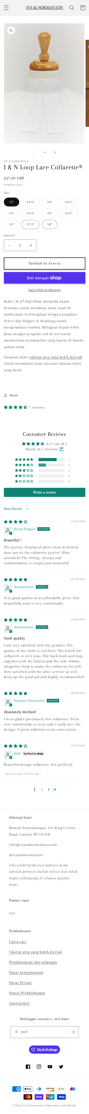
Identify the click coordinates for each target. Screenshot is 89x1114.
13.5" (33, 203)
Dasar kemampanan (26, 972)
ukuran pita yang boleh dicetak (55, 357)
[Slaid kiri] (34, 152)
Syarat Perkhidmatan (27, 993)
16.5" (71, 214)
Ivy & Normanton (34, 1105)
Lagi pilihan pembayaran (44, 289)
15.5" (33, 214)
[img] (16, 522)
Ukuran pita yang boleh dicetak (35, 952)
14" (52, 203)
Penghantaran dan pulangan (33, 962)
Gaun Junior (19, 1003)
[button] (6, 7)
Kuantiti (9, 235)
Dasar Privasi (20, 983)
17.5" (30, 224)
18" (49, 224)
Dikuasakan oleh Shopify (60, 1105)
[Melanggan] (72, 1032)
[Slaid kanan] (55, 152)
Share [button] (14, 395)
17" (14, 225)
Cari (12, 913)
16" (52, 214)
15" (14, 214)
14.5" (71, 203)
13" (11, 202)
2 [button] (42, 789)
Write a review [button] (44, 492)
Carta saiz (17, 942)
